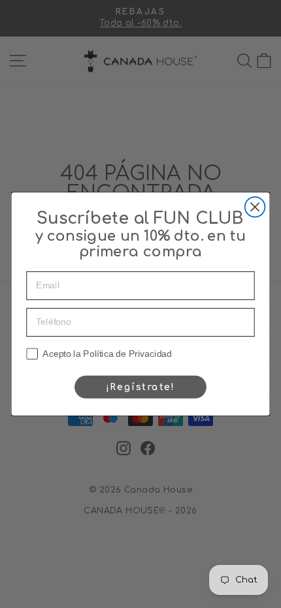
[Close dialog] (255, 207)
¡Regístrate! (140, 387)
